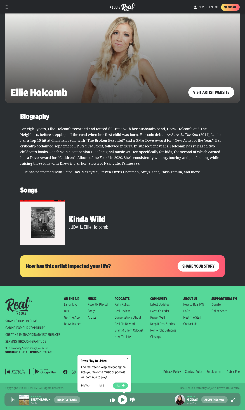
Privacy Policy (172, 371)
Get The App (72, 317)
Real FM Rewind (125, 324)
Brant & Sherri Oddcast (129, 330)
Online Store (219, 311)
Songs (91, 311)
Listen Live (70, 304)
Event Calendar (159, 311)
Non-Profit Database (163, 330)
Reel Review (122, 311)
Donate (231, 7)
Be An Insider (72, 324)
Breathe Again (40, 399)
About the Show (214, 399)
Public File (233, 371)
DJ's (66, 311)
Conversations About (128, 317)
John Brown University (224, 388)
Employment (214, 371)
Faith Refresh (123, 304)
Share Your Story (198, 266)
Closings (155, 337)
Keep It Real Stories (162, 324)
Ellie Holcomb (96, 227)
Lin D (34, 403)
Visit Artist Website (211, 92)
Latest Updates (159, 304)
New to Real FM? (193, 304)
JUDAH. (75, 227)
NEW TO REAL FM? (208, 7)
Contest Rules (193, 371)
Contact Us (190, 324)
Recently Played (98, 304)
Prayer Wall (157, 317)
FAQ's (186, 311)
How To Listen (123, 337)
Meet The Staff (192, 317)
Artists (92, 317)
